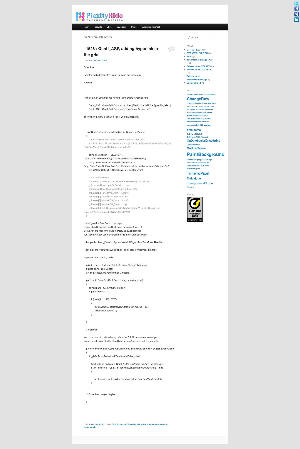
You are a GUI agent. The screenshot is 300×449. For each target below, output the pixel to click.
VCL (205, 183)
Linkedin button (296, 19)
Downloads (121, 26)
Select (194, 162)
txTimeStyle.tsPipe (194, 183)
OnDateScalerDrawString (203, 140)
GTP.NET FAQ (98, 424)
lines (202, 118)
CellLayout (211, 94)
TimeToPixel (198, 173)
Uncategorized (194, 82)
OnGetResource (193, 144)
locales (208, 118)
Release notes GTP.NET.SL (200, 69)
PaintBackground (206, 154)
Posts (134, 26)
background (192, 94)
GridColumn (207, 112)
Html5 (189, 56)
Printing (194, 159)
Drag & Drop (209, 106)
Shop (109, 26)
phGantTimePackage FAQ (199, 59)
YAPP (210, 183)
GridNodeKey (130, 424)
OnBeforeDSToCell (194, 134)
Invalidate (204, 115)
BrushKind (201, 94)
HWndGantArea (193, 115)
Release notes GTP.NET (198, 66)
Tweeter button (296, 3)
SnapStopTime (193, 166)
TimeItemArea (204, 166)
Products (98, 26)
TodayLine (194, 178)
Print (189, 159)
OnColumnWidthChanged (197, 137)
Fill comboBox (202, 109)
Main (87, 26)
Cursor (200, 106)
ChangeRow (198, 98)
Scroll (189, 162)
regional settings (205, 159)
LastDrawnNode (193, 118)
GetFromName (196, 112)
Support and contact (151, 26)
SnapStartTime (204, 162)
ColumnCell (205, 103)
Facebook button (296, 8)
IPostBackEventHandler (157, 424)
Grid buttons (117, 424)
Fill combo (191, 109)
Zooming (190, 187)
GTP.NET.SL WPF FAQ (198, 53)
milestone (191, 121)
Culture (194, 106)
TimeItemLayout (193, 168)
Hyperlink (141, 424)
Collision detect (193, 103)
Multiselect (191, 125)
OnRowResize (196, 148)
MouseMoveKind (202, 121)
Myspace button (296, 14)
